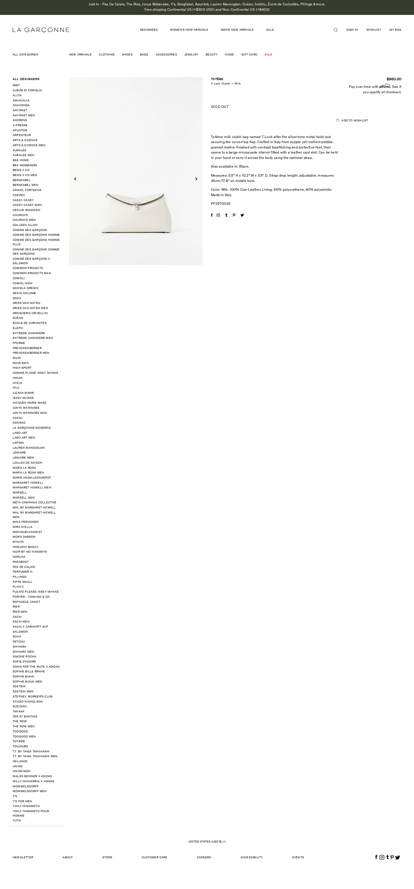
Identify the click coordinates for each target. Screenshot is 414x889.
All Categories (25, 54)
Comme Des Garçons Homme (36, 235)
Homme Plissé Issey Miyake (35, 373)
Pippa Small (22, 582)
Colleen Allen (25, 225)
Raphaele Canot (26, 602)
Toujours (20, 746)
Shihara (19, 646)
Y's (15, 796)
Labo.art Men (24, 437)
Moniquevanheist (27, 532)
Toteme (19, 741)
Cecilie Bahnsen (26, 210)
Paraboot (21, 562)
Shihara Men (23, 652)
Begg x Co (21, 170)
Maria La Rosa (24, 468)
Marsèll (20, 492)
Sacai (17, 617)
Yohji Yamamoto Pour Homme (31, 813)
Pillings (20, 577)
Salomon (20, 632)
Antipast (20, 110)
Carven (19, 195)
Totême (217, 79)
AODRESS (20, 120)
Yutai (17, 820)
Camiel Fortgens (27, 190)
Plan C (18, 586)
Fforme (19, 343)
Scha (17, 636)
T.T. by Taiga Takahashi (31, 751)
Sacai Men (21, 621)
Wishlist (373, 30)
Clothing (107, 54)
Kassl (18, 418)
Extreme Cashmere (29, 333)
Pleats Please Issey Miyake (36, 592)
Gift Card (249, 54)
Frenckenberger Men (31, 353)
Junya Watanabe (26, 408)
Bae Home (21, 160)
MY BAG (395, 30)
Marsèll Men (24, 497)
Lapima (18, 442)
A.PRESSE (20, 125)
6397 (16, 85)
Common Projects (28, 268)
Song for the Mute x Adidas (36, 666)
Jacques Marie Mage (30, 403)
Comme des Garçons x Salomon (31, 261)
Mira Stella (22, 527)
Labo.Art (20, 433)
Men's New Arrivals (237, 30)
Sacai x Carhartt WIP (30, 626)
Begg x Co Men (25, 175)
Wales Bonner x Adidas (32, 776)
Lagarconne (41, 30)
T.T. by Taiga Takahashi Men (35, 756)
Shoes (127, 54)
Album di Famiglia (27, 90)
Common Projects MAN (32, 273)
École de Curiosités (30, 323)
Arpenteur (22, 135)
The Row (20, 721)
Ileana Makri (23, 393)
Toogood (20, 731)
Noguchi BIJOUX (25, 547)
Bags (144, 54)
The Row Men (24, 726)
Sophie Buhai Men (27, 681)
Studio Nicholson (28, 701)
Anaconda (21, 105)
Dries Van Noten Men (30, 308)
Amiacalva (21, 100)
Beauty (211, 54)
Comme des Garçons (30, 230)
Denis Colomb (24, 293)
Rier (16, 606)
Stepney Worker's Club (32, 696)
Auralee (19, 150)
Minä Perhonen (26, 522)
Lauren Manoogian (29, 448)
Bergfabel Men (26, 185)
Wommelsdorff (26, 786)
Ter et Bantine (25, 716)
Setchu (19, 641)
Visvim (18, 766)
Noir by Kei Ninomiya (30, 552)
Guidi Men (21, 363)
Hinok (18, 378)
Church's (20, 215)
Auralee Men (23, 155)
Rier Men (20, 612)
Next (195, 178)
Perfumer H (22, 572)
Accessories (166, 54)
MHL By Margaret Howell (34, 507)
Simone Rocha (24, 656)
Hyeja (17, 383)
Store (107, 857)
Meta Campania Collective (35, 502)
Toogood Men (24, 736)
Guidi (17, 358)
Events (298, 857)
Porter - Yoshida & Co (31, 597)
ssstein (19, 686)
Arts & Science (25, 140)
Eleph (18, 328)
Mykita (18, 542)
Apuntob (20, 130)
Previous (75, 178)
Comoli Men (22, 283)
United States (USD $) (205, 841)
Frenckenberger (27, 348)
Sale (270, 30)
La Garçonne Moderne (32, 428)
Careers (204, 857)
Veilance (20, 761)
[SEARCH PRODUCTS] (338, 30)
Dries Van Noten (26, 303)
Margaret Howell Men (32, 487)
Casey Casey (23, 200)
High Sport (22, 368)
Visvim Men (21, 771)
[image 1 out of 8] (136, 171)
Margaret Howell (28, 482)
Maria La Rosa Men (28, 472)
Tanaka (19, 711)
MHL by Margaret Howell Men (34, 515)
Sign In (352, 30)
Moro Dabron (24, 537)
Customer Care (155, 857)
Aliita (17, 95)
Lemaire (19, 452)
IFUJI (16, 388)
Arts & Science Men (29, 145)
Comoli (19, 278)
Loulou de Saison (27, 462)
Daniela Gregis (25, 288)
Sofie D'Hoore (24, 661)
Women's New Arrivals (189, 30)
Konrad (19, 423)
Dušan (18, 318)
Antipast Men (24, 115)
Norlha (19, 557)
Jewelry (191, 54)
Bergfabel (22, 180)
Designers (149, 30)
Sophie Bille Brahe (29, 671)
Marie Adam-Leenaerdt (32, 477)
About (68, 857)
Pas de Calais (24, 567)
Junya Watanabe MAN (30, 413)
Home (229, 54)
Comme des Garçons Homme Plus (36, 242)
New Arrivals (80, 54)
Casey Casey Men (27, 205)
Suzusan (20, 706)
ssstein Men (23, 691)
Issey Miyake (23, 398)
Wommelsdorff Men (29, 791)
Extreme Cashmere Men (33, 338)
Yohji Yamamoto (26, 806)
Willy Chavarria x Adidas (34, 781)
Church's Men (24, 220)
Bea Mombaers (25, 165)
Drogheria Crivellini (30, 313)
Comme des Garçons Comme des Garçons (36, 252)
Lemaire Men (23, 457)
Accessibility (252, 857)
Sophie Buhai (23, 676)
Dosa (17, 298)
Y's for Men (22, 801)
